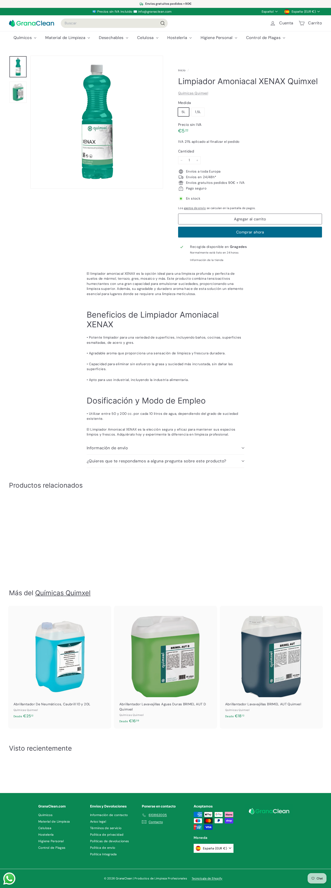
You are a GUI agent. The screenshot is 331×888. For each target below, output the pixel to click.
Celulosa (146, 37)
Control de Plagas (264, 37)
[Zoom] (97, 122)
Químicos (23, 37)
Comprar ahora (250, 232)
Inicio (182, 70)
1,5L (198, 112)
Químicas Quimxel (193, 93)
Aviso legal (98, 821)
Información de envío (107, 448)
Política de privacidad (106, 835)
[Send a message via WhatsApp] (9, 879)
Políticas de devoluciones (109, 841)
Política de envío (102, 848)
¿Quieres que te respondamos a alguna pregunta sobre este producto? (156, 461)
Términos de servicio (106, 828)
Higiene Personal (217, 37)
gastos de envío (195, 208)
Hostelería (177, 37)
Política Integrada (103, 854)
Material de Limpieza (65, 37)
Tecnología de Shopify (207, 878)
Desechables (112, 37)
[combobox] (114, 23)
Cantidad (186, 151)
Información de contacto (109, 815)
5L (183, 112)
